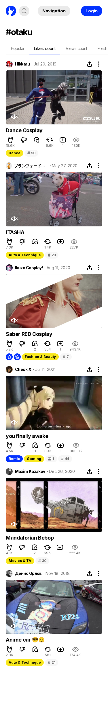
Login (92, 11)
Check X (23, 369)
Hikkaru (22, 64)
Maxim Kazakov (30, 471)
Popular (17, 48)
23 (52, 255)
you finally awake (27, 436)
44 (65, 458)
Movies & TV (20, 561)
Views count (76, 48)
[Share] (89, 64)
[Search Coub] (24, 11)
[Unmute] (14, 116)
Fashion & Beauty (40, 357)
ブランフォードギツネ (31, 166)
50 (31, 153)
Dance (14, 153)
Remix (14, 459)
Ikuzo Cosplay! (29, 268)
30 (42, 560)
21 (51, 662)
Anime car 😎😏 (25, 640)
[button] (10, 139)
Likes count (45, 48)
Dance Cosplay (24, 130)
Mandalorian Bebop (30, 538)
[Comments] (36, 139)
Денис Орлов (28, 573)
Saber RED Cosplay (29, 334)
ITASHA (15, 232)
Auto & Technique (25, 255)
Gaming (34, 459)
